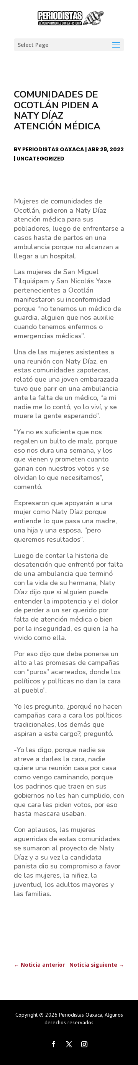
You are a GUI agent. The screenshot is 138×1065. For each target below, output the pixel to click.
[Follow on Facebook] (54, 1044)
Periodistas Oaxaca (53, 149)
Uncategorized (40, 158)
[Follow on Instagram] (84, 1044)
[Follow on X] (69, 1044)
